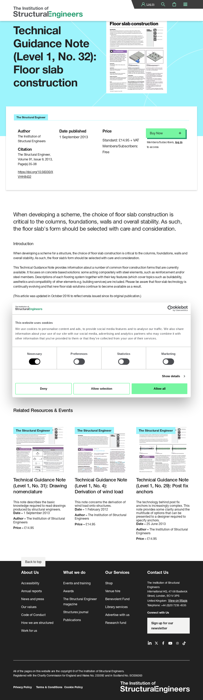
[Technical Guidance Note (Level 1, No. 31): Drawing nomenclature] (40, 452)
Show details (171, 376)
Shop (109, 583)
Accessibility (30, 583)
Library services (116, 607)
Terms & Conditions (49, 687)
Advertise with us (117, 615)
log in (178, 142)
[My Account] (143, 4)
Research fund (115, 622)
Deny (43, 388)
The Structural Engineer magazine (80, 601)
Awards (68, 591)
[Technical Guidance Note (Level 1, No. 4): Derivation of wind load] (101, 452)
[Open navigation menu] (185, 4)
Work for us (29, 630)
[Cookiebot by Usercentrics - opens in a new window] (170, 308)
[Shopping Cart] (174, 4)
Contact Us (158, 572)
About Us (30, 572)
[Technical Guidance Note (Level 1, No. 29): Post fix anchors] (163, 452)
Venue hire (112, 591)
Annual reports (31, 591)
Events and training (77, 583)
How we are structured (37, 622)
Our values (28, 607)
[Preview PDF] (136, 53)
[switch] (79, 361)
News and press (32, 599)
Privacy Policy (22, 687)
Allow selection (101, 388)
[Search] (163, 4)
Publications (72, 620)
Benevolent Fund (117, 599)
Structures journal (75, 612)
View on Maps (178, 600)
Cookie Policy (73, 687)
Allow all (160, 388)
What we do (74, 572)
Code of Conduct (33, 615)
